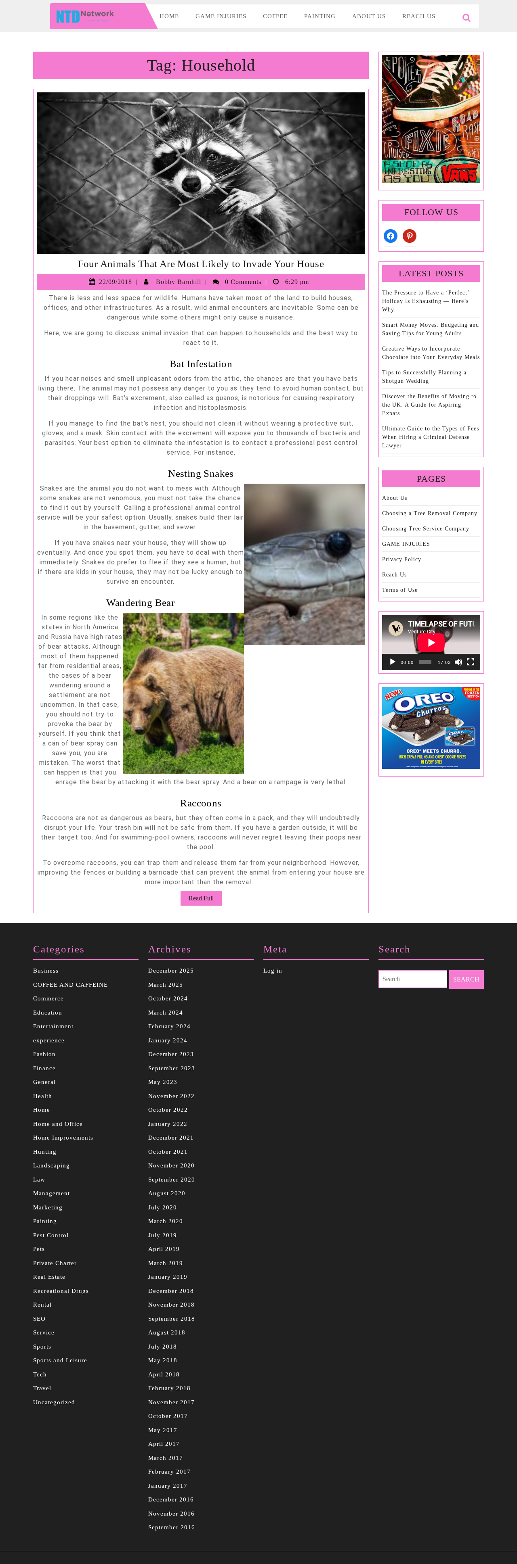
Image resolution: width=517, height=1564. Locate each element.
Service (44, 1332)
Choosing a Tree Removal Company (429, 513)
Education (47, 1012)
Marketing (48, 1207)
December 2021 (171, 1137)
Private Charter (55, 1263)
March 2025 (165, 984)
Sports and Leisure (60, 1360)
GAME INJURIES (406, 544)
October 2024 (168, 998)
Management (51, 1193)
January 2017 (167, 1486)
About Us (369, 16)
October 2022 (168, 1110)
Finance (44, 1068)
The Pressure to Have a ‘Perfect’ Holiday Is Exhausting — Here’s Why (425, 301)
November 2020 (171, 1165)
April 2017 (164, 1444)
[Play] (393, 662)
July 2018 (162, 1346)
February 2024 (169, 1026)
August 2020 (166, 1193)
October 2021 (168, 1151)
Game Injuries (220, 16)
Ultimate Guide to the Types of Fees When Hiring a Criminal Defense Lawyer (430, 437)
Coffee (275, 16)
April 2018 (164, 1374)
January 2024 (167, 1040)
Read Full (205, 900)
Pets (39, 1249)
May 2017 (162, 1430)
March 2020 (165, 1221)
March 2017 (165, 1458)
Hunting (45, 1151)
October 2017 (168, 1416)
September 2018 (171, 1319)
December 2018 (171, 1291)
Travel (42, 1388)
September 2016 (171, 1527)
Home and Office (58, 1124)
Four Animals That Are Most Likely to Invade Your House (201, 263)
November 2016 (171, 1513)
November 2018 (171, 1304)
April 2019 (164, 1249)
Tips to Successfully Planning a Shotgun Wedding (424, 377)
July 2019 (162, 1235)
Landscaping (51, 1165)
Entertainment (53, 1026)
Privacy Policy (401, 559)
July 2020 (162, 1207)
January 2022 (167, 1124)
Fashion (44, 1054)
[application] (431, 642)
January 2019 (167, 1277)
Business (46, 970)
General (44, 1082)
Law (39, 1179)
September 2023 (171, 1068)
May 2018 (162, 1360)
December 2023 (171, 1054)
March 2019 (165, 1263)
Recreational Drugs (61, 1291)
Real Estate (49, 1277)
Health (42, 1096)
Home (169, 16)
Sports (42, 1346)
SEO (39, 1319)
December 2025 (171, 970)
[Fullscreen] (471, 662)
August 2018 (166, 1332)
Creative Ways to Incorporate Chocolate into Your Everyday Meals (431, 353)
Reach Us (418, 16)
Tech (40, 1374)
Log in (272, 970)
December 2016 (171, 1499)
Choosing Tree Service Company (425, 529)
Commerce (48, 998)
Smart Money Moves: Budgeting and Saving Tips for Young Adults (430, 329)
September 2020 (171, 1179)
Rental (42, 1304)
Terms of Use (400, 590)
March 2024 (165, 1012)
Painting (320, 16)
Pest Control (51, 1235)
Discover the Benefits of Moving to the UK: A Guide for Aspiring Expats (429, 404)
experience (49, 1040)
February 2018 (169, 1388)
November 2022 (171, 1096)
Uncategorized (54, 1402)
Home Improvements (63, 1137)
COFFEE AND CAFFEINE (70, 984)
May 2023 (162, 1082)
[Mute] (458, 662)
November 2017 (171, 1402)
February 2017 (169, 1471)
